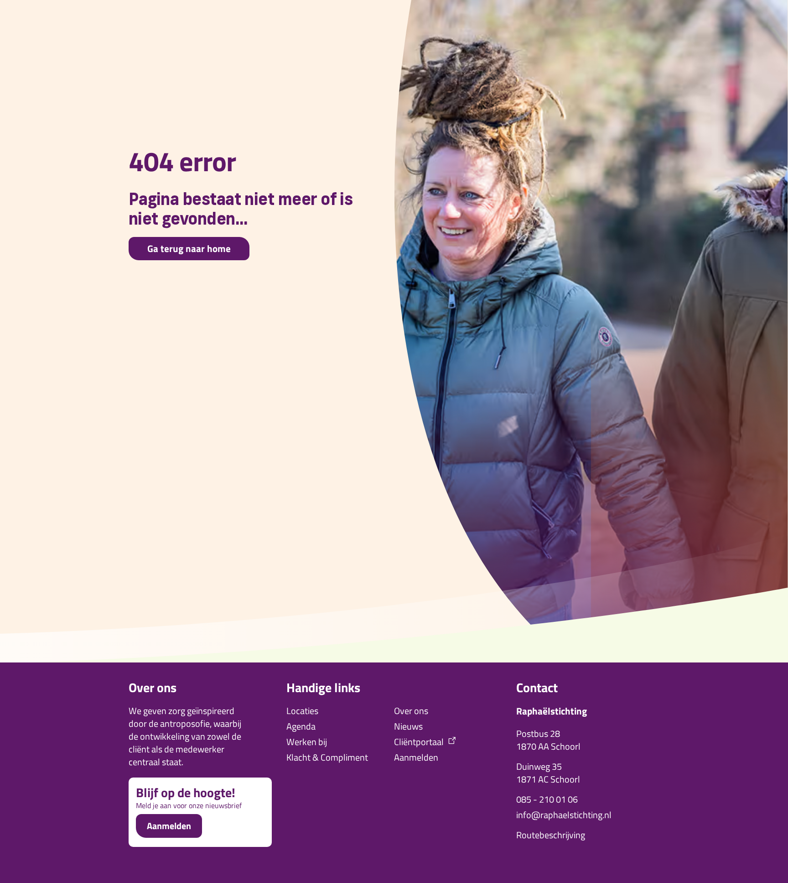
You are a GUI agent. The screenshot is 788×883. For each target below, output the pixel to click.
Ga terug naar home (189, 248)
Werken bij (306, 742)
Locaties (302, 710)
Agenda (301, 726)
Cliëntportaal (419, 742)
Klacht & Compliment (327, 757)
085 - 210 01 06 (547, 799)
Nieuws (408, 726)
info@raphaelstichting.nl (564, 815)
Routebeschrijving (550, 835)
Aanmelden (169, 826)
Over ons (411, 710)
